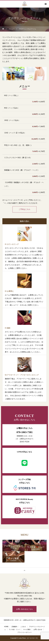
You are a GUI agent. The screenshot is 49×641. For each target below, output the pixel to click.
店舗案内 (14, 626)
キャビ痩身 (26, 629)
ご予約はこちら (24, 209)
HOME (6, 626)
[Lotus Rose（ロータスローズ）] (24, 583)
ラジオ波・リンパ (14, 629)
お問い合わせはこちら (24, 609)
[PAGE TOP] (24, 570)
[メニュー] (45, 4)
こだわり (23, 626)
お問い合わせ (38, 629)
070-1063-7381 (25, 432)
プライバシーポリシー (24, 632)
